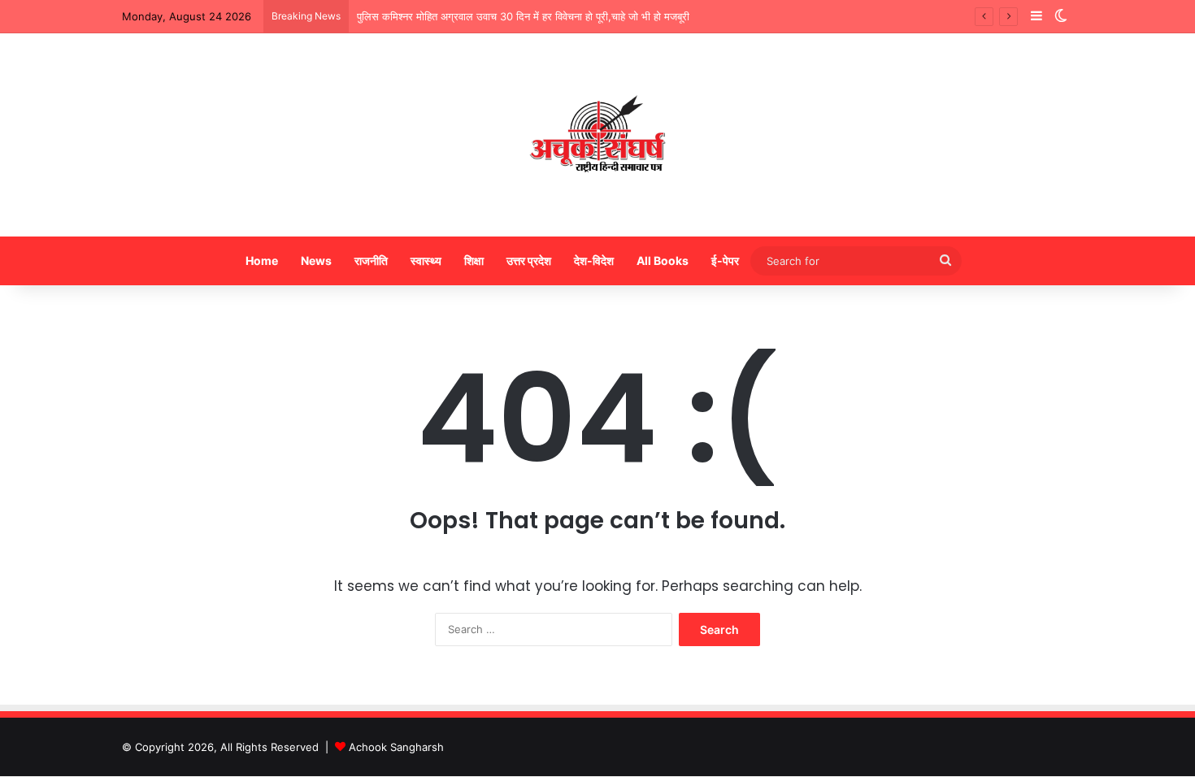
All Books (663, 260)
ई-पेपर (725, 260)
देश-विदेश (594, 260)
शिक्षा (474, 260)
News (316, 260)
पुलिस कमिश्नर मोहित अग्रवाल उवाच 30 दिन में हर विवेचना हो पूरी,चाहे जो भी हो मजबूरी (523, 16)
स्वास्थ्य (426, 260)
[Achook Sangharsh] (597, 135)
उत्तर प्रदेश (528, 260)
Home (262, 260)
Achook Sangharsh (396, 746)
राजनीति (371, 260)
